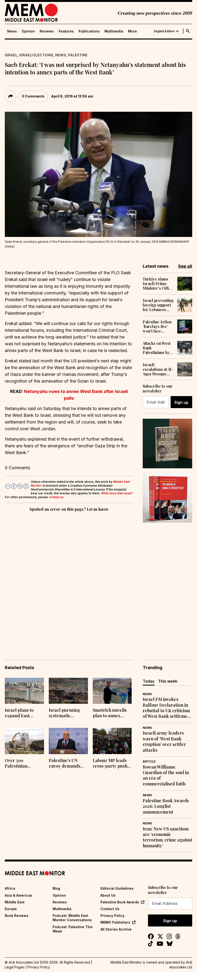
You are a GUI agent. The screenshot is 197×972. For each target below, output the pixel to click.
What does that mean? (117, 493)
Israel (11, 55)
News (12, 31)
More (132, 31)
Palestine (77, 55)
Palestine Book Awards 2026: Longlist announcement (166, 806)
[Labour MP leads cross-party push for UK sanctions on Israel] (112, 741)
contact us (56, 497)
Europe (11, 909)
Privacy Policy (112, 915)
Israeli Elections (36, 55)
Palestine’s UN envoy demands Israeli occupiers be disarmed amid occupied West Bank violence (67, 764)
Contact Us (109, 909)
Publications (89, 31)
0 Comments (33, 96)
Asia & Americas (18, 895)
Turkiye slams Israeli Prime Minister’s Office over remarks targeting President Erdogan (158, 284)
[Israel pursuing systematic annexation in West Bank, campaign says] (68, 691)
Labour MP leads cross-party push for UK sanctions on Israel (110, 764)
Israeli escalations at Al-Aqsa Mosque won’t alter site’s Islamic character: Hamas (158, 369)
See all (185, 266)
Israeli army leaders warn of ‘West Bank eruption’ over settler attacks (164, 741)
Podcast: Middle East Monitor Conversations (72, 917)
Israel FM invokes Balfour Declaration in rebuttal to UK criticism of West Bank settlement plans (167, 708)
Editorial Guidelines (117, 888)
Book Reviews (16, 915)
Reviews (47, 31)
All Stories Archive (116, 929)
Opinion (28, 31)
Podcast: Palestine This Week (73, 929)
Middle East (15, 902)
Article (149, 761)
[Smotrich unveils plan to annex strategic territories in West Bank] (112, 691)
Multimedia (114, 31)
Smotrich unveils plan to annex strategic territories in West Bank (111, 713)
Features (66, 31)
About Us (108, 895)
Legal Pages (15, 967)
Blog (56, 888)
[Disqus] (69, 579)
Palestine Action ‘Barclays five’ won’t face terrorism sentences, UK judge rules (157, 326)
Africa (10, 888)
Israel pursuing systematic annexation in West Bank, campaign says (68, 713)
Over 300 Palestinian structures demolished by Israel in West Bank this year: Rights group (24, 764)
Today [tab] (148, 681)
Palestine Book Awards (119, 902)
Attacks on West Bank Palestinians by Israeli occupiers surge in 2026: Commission (158, 348)
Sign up (181, 402)
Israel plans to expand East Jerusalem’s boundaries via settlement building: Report (21, 713)
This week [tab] (167, 681)
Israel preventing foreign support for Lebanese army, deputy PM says (158, 305)
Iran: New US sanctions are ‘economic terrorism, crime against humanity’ (167, 837)
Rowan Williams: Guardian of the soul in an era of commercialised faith (166, 775)
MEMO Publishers (115, 922)
